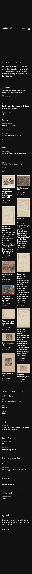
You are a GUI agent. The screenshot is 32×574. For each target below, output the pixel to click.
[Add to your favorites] (7, 80)
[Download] (3, 80)
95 (3, 141)
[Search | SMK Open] (7, 29)
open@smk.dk (6, 529)
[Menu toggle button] (29, 29)
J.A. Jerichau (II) (7, 135)
